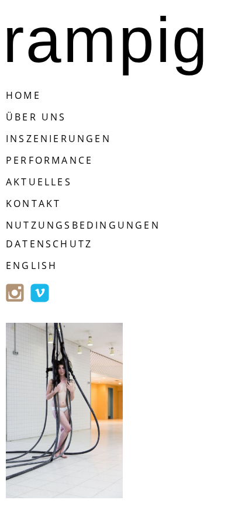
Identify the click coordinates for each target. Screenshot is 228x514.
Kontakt (33, 203)
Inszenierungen (58, 138)
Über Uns (36, 117)
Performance (49, 160)
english (31, 265)
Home (23, 95)
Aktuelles (39, 181)
